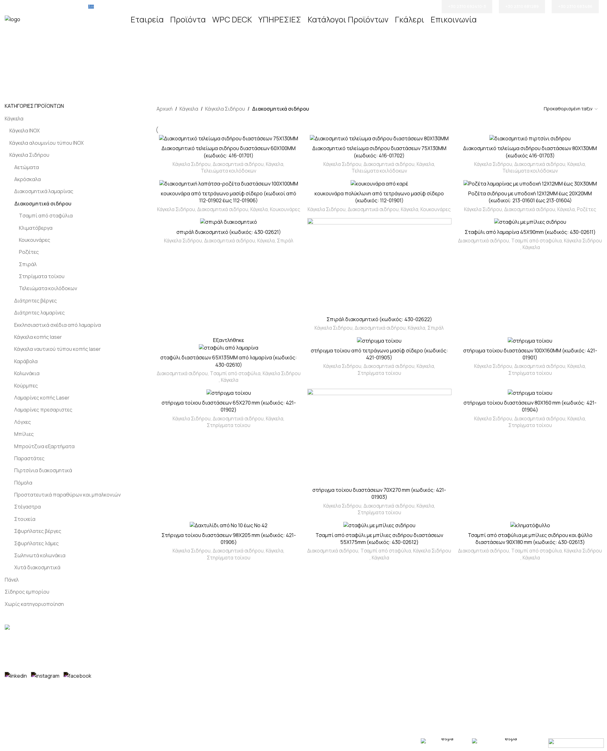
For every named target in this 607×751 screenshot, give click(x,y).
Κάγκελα (14, 118)
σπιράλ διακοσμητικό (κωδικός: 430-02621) (228, 232)
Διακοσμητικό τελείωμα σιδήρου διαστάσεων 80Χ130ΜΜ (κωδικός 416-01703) (530, 152)
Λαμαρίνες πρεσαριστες (43, 409)
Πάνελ (12, 579)
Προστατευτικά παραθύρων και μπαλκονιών (67, 494)
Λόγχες (22, 421)
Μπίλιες (24, 433)
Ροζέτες (29, 251)
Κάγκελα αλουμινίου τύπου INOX (46, 142)
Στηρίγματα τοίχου (41, 276)
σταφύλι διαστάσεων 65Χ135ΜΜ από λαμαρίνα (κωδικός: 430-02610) (228, 361)
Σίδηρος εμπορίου (27, 591)
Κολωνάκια (27, 373)
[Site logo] (12, 18)
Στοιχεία (24, 519)
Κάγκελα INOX (24, 130)
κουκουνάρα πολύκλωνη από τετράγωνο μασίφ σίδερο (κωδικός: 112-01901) (379, 197)
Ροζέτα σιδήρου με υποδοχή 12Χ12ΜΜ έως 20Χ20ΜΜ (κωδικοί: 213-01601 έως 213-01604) (530, 197)
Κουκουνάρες (34, 239)
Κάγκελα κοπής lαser (38, 336)
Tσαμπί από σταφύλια (46, 215)
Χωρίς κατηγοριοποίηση (34, 604)
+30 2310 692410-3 (467, 6)
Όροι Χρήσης (324, 661)
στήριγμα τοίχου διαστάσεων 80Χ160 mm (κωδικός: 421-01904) (530, 406)
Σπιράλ (28, 264)
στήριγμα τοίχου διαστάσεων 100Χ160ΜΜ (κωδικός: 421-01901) (530, 354)
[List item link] (227, 643)
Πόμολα (23, 482)
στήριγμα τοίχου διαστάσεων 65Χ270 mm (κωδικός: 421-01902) (229, 406)
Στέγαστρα (27, 506)
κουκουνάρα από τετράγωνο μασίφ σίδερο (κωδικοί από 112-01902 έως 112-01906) (228, 197)
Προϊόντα (320, 637)
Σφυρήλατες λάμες (36, 543)
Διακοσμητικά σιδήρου (42, 203)
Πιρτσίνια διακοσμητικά (43, 470)
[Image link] (20, 628)
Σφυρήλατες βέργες (37, 531)
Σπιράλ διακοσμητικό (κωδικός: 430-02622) (379, 319)
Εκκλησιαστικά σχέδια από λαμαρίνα (57, 324)
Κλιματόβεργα (35, 227)
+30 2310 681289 (522, 6)
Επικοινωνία (323, 649)
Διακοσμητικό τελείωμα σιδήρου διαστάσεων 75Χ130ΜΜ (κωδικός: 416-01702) (379, 152)
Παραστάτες (29, 458)
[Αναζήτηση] (602, 19)
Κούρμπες (26, 385)
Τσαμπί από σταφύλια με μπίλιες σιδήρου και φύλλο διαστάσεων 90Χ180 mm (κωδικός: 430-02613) (530, 539)
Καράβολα (26, 361)
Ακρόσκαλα (27, 179)
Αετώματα (26, 167)
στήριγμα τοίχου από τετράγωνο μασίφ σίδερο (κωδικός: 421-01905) (379, 354)
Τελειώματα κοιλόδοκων (48, 288)
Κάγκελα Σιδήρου (29, 154)
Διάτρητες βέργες (35, 300)
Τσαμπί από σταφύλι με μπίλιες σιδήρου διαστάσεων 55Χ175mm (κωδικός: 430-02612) (379, 539)
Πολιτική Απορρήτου (333, 673)
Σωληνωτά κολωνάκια (39, 555)
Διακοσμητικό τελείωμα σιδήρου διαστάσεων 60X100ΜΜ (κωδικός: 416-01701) (229, 152)
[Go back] (182, 58)
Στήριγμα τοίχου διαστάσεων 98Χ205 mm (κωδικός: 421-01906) (229, 539)
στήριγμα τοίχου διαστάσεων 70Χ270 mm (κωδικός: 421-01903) (379, 493)
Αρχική (164, 108)
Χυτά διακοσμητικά (37, 567)
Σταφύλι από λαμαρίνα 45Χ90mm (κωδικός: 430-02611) (530, 232)
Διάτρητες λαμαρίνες (39, 312)
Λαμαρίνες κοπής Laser (42, 397)
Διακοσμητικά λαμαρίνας (43, 191)
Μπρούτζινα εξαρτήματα (44, 446)
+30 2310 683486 (575, 6)
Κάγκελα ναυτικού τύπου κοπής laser (57, 348)
